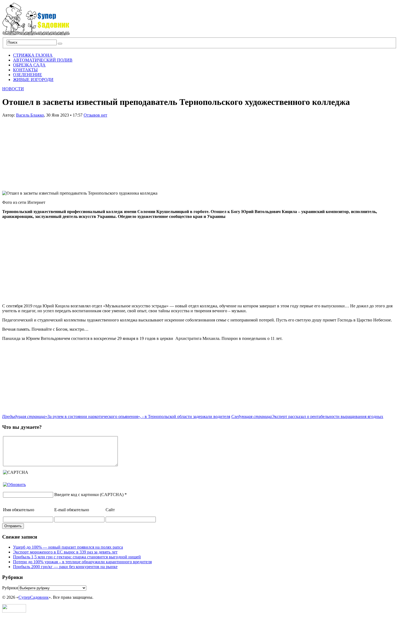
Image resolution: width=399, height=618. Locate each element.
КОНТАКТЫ (25, 69)
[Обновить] (14, 484)
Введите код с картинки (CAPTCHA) (88, 494)
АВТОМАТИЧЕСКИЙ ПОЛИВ (42, 60)
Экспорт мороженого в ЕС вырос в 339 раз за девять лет (65, 552)
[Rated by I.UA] (14, 611)
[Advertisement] (43, 151)
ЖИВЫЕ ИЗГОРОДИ (33, 79)
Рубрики (10, 587)
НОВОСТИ (13, 88)
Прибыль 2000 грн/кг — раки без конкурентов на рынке (65, 566)
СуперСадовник (33, 597)
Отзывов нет (95, 115)
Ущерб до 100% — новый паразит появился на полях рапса (68, 547)
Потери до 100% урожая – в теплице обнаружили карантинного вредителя (82, 561)
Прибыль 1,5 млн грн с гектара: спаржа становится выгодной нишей (77, 557)
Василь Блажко (30, 115)
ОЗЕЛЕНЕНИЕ (27, 74)
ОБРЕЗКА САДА (29, 65)
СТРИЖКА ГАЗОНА (33, 55)
